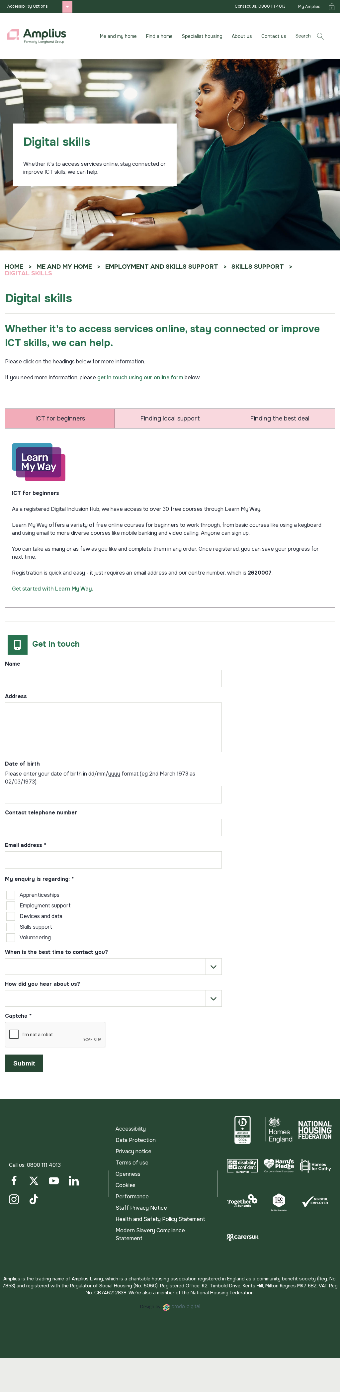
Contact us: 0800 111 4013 (260, 6)
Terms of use (132, 1162)
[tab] (60, 418)
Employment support (45, 905)
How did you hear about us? (42, 984)
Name (12, 664)
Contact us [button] (273, 36)
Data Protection (136, 1140)
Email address (25, 846)
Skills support (257, 267)
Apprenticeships (39, 894)
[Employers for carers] (242, 1237)
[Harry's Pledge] (279, 1165)
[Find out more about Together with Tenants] (242, 1201)
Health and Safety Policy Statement (160, 1219)
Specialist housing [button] (202, 36)
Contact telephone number (41, 813)
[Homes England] (279, 1130)
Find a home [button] (159, 36)
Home (14, 267)
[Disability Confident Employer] (242, 1165)
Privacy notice (133, 1151)
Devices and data (41, 916)
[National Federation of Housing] (315, 1130)
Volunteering (35, 937)
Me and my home (64, 267)
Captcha (18, 1016)
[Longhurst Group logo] (36, 36)
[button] (312, 36)
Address (16, 697)
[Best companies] (242, 1130)
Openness (128, 1173)
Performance (132, 1196)
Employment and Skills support (161, 267)
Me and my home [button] (118, 36)
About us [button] (242, 36)
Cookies (125, 1185)
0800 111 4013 (44, 1164)
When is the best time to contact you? (56, 953)
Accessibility (131, 1128)
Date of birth (22, 764)
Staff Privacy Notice (141, 1207)
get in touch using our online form (140, 377)
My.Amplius (309, 6)
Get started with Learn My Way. (52, 588)
